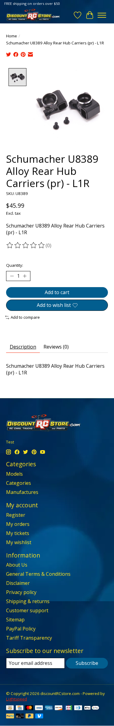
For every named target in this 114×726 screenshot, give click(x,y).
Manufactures (22, 492)
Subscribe (87, 663)
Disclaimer (18, 583)
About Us (16, 564)
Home (11, 36)
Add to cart (57, 292)
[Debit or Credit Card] (20, 717)
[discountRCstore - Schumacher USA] (33, 15)
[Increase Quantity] (25, 276)
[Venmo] (39, 717)
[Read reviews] (26, 245)
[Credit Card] (19, 708)
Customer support (27, 610)
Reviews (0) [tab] (56, 346)
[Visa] (39, 708)
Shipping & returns (28, 601)
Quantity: (14, 265)
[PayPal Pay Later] (29, 717)
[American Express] (49, 708)
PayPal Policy (21, 628)
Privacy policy (21, 592)
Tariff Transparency (29, 637)
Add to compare (25, 317)
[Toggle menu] (102, 15)
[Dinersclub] (78, 708)
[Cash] (10, 708)
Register (15, 515)
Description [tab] (23, 346)
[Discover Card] (59, 708)
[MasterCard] (29, 708)
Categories (18, 483)
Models (14, 474)
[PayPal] (10, 717)
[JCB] (68, 708)
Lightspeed (16, 699)
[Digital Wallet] (91, 708)
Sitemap (15, 619)
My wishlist (18, 542)
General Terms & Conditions (38, 574)
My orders (17, 524)
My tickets (17, 533)
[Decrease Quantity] (12, 276)
